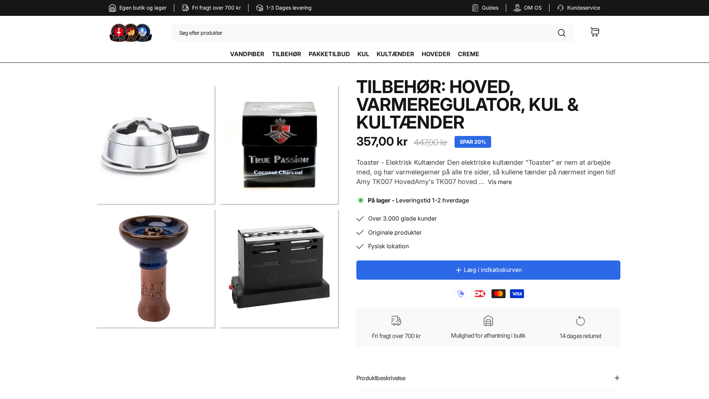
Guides (490, 7)
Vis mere (500, 182)
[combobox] (373, 33)
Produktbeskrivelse (380, 378)
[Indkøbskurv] (595, 33)
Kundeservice (583, 7)
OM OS (533, 7)
